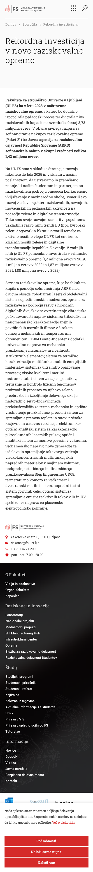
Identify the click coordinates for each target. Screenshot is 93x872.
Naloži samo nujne (46, 851)
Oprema (11, 645)
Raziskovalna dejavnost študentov (31, 658)
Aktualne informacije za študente (30, 707)
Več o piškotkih (63, 822)
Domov (10, 24)
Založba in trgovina (20, 701)
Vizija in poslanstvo (20, 584)
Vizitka (10, 763)
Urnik (9, 713)
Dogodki (11, 757)
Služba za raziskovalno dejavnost (30, 652)
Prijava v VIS (14, 719)
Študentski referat (18, 689)
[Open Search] (84, 8)
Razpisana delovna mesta (24, 775)
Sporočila (30, 24)
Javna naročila (16, 769)
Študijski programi (19, 677)
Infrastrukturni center (21, 639)
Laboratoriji (14, 615)
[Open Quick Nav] (73, 8)
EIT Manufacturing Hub (22, 633)
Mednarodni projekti (20, 627)
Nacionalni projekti (19, 621)
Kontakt (11, 781)
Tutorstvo (12, 731)
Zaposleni (12, 596)
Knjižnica (12, 695)
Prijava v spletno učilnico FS (26, 725)
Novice (10, 750)
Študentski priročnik (20, 683)
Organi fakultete (17, 590)
